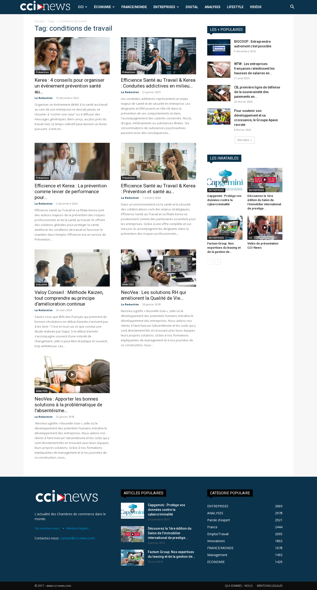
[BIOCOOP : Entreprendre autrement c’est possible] (218, 47)
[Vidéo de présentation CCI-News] (265, 228)
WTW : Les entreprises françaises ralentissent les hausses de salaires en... (254, 68)
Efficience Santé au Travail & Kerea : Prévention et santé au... (158, 188)
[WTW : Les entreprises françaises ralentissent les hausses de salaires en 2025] (218, 70)
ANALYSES (212, 7)
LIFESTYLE (235, 7)
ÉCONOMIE (102, 7)
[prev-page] (210, 262)
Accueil (39, 21)
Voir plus (243, 140)
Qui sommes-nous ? (48, 528)
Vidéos (256, 7)
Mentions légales (77, 528)
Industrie (41, 284)
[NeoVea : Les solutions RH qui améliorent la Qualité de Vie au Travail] (158, 268)
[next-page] (217, 262)
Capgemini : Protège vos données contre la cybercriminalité (224, 200)
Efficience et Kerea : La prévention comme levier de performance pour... (71, 191)
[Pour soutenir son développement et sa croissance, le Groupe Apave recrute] (218, 116)
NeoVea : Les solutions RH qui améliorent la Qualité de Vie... (153, 295)
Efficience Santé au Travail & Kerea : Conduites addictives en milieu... (158, 83)
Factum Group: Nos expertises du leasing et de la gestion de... (224, 248)
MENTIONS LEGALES (269, 586)
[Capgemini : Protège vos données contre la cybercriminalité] (225, 180)
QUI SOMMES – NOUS (238, 586)
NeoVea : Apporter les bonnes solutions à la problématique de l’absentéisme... (68, 404)
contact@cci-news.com (77, 538)
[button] (292, 7)
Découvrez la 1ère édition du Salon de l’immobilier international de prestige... (169, 533)
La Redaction (44, 98)
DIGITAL (192, 7)
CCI (81, 7)
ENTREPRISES (164, 7)
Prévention (42, 72)
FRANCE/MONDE (134, 7)
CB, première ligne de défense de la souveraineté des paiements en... (257, 91)
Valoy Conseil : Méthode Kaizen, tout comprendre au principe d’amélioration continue (69, 298)
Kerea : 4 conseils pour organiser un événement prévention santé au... (69, 86)
